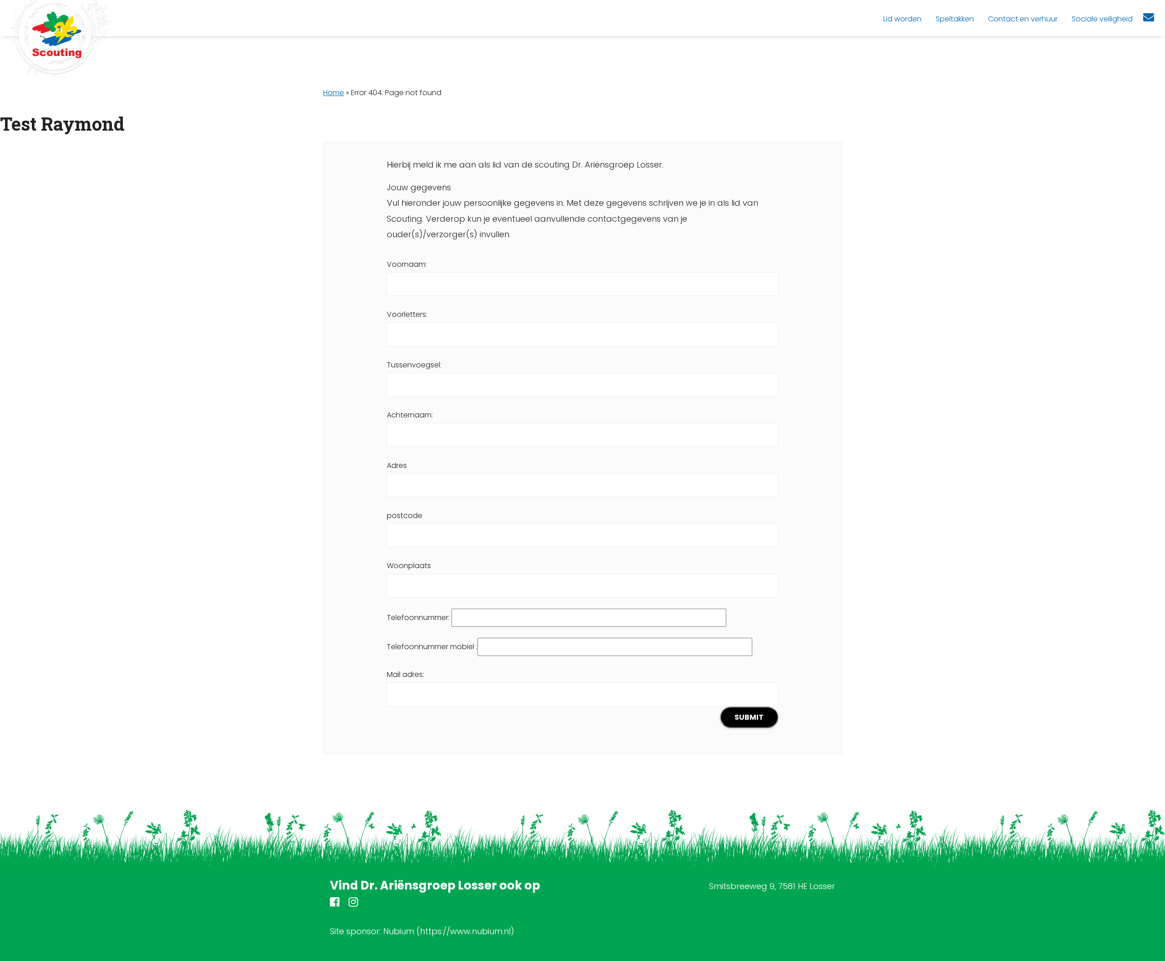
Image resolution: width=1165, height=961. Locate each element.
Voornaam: (407, 264)
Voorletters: (407, 314)
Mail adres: (405, 674)
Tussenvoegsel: (414, 365)
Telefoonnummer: (419, 617)
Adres (397, 465)
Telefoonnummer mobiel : (432, 646)
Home (333, 92)
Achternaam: (410, 415)
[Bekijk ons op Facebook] (334, 903)
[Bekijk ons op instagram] (353, 903)
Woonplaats (409, 565)
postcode (404, 515)
